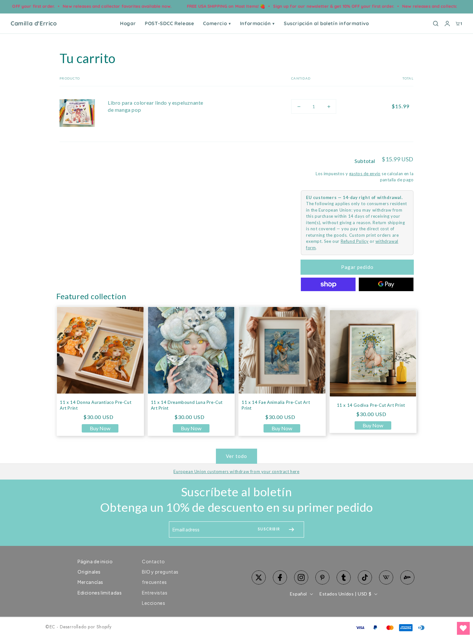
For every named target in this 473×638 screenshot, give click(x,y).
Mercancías (90, 582)
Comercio (217, 23)
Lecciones (153, 603)
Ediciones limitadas (100, 592)
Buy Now (100, 428)
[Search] (435, 23)
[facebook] (280, 577)
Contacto (153, 561)
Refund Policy (355, 241)
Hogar (128, 23)
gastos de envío (365, 173)
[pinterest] (322, 577)
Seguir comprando (391, 58)
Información (257, 23)
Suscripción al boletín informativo (326, 23)
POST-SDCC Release (169, 23)
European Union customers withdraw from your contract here (236, 471)
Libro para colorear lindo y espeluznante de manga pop (155, 106)
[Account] (447, 23)
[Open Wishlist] (463, 628)
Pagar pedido (357, 267)
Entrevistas (155, 592)
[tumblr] (344, 577)
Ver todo (236, 456)
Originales (89, 572)
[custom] (301, 577)
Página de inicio (95, 561)
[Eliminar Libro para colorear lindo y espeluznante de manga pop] (346, 106)
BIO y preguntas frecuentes (160, 577)
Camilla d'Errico (34, 23)
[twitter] (259, 577)
